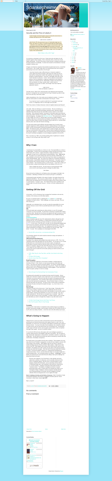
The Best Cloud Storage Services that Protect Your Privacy (42, 300)
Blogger (61, 471)
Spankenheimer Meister (50, 7)
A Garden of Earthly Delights (32, 445)
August (74, 46)
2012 (73, 57)
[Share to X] (55, 386)
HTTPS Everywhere (31, 217)
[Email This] (52, 386)
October (74, 42)
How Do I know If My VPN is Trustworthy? (38, 258)
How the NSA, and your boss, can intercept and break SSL (42, 232)
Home (46, 429)
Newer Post (29, 429)
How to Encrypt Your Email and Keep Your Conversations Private (43, 272)
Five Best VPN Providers (34, 256)
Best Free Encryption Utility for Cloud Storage (39, 301)
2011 (73, 58)
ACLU (49, 198)
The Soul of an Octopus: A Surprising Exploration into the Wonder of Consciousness (34, 458)
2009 (73, 62)
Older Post (63, 429)
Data (74, 50)
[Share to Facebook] (56, 386)
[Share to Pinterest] (57, 386)
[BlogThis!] (53, 386)
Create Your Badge (73, 97)
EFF (55, 198)
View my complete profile (75, 89)
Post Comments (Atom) (36, 431)
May (74, 54)
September (75, 44)
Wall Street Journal (47, 116)
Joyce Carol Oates (34, 447)
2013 (73, 41)
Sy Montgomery (30, 461)
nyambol (79, 67)
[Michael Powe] (71, 96)
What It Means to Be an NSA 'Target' (46, 53)
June (74, 53)
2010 (73, 60)
